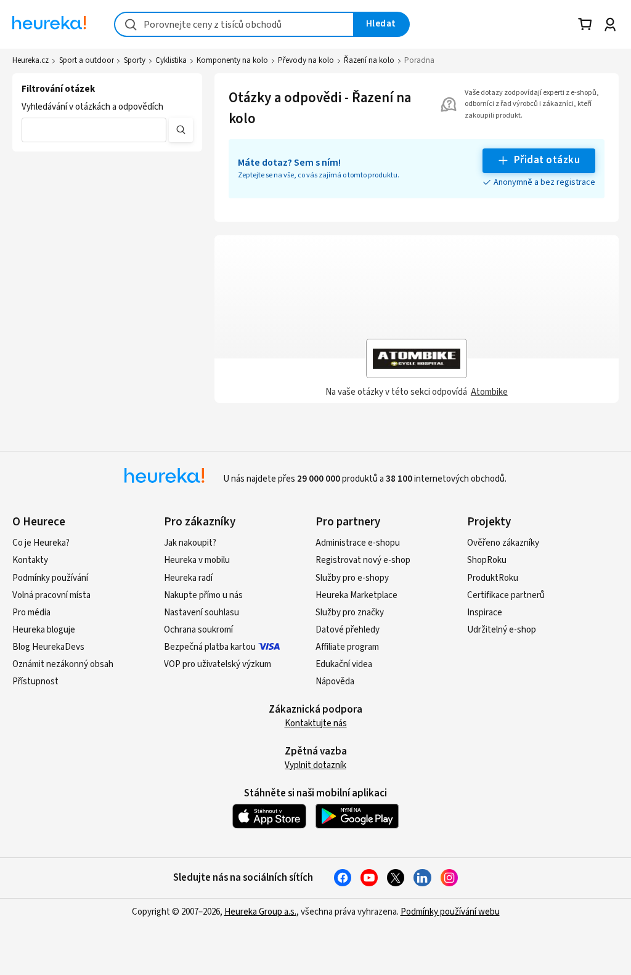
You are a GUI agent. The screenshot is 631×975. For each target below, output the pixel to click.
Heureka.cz (30, 60)
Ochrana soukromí (198, 629)
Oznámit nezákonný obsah (62, 664)
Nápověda (335, 681)
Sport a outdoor (86, 60)
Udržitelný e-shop (501, 629)
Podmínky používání (50, 578)
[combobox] (234, 24)
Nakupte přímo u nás (203, 595)
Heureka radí (188, 578)
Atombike (489, 392)
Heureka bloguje (43, 629)
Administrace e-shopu (358, 542)
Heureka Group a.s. (260, 911)
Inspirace (484, 612)
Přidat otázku (547, 160)
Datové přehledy (348, 629)
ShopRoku (487, 560)
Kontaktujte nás (316, 723)
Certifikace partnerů (506, 595)
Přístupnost (35, 681)
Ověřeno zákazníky (503, 542)
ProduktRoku (492, 578)
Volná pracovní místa (51, 595)
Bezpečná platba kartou (210, 647)
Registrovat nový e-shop (363, 560)
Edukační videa (344, 664)
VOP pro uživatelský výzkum (217, 664)
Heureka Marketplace (356, 595)
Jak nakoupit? (190, 542)
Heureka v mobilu (197, 560)
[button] (94, 130)
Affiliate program (347, 647)
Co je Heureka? (41, 542)
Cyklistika (171, 60)
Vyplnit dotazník (315, 765)
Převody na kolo (306, 60)
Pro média (31, 612)
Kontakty (30, 560)
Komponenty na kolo (232, 60)
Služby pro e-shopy (352, 578)
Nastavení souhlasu (201, 612)
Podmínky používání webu (450, 911)
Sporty (134, 60)
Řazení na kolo (369, 60)
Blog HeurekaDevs (48, 647)
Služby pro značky (350, 612)
